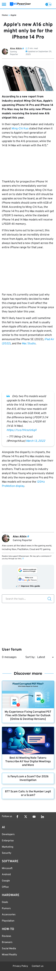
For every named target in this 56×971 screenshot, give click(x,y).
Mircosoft (7, 868)
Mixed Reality (9, 954)
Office (5, 887)
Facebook (17, 816)
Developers (8, 834)
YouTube (34, 816)
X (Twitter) (25, 816)
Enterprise (8, 840)
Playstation (8, 920)
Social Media (9, 948)
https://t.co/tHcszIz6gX (22, 430)
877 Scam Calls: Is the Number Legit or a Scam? (28, 793)
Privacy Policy (20, 966)
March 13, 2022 (35, 441)
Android (6, 874)
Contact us (37, 966)
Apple (13, 15)
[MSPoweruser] (20, 4)
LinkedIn (42, 816)
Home (5, 15)
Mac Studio (29, 343)
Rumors (6, 908)
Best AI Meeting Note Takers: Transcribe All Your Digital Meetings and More (28, 761)
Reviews (6, 936)
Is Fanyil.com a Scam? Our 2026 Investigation (28, 778)
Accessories (9, 914)
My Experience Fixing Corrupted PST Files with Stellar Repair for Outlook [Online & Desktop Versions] (28, 715)
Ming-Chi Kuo (20, 128)
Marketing (7, 847)
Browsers (7, 942)
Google (6, 880)
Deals (5, 902)
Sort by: (30, 657)
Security (6, 853)
